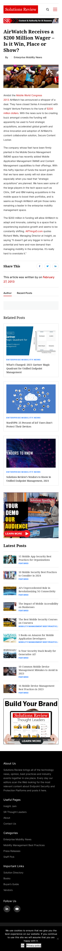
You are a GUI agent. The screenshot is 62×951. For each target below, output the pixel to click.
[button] (31, 76)
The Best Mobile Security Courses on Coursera (38, 621)
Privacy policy (34, 945)
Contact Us (9, 823)
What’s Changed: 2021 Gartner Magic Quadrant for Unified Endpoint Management (28, 368)
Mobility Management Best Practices (39, 626)
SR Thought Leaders (15, 812)
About (6, 817)
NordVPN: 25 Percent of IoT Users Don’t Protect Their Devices (29, 424)
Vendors (8, 890)
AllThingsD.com (34, 231)
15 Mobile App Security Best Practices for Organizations (35, 558)
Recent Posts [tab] (24, 293)
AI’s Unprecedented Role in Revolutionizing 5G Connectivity (37, 589)
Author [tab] (7, 293)
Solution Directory (13, 872)
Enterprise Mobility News (28, 57)
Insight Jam (10, 806)
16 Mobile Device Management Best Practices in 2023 (36, 687)
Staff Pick (8, 856)
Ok (22, 945)
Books (6, 878)
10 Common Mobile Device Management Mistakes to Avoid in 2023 (38, 670)
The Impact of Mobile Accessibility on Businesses (38, 605)
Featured (24, 563)
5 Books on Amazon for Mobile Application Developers (36, 636)
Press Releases (11, 851)
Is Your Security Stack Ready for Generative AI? (37, 652)
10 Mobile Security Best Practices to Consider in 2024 (38, 573)
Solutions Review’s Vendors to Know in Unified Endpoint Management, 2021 (28, 478)
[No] (57, 938)
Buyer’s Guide (11, 884)
